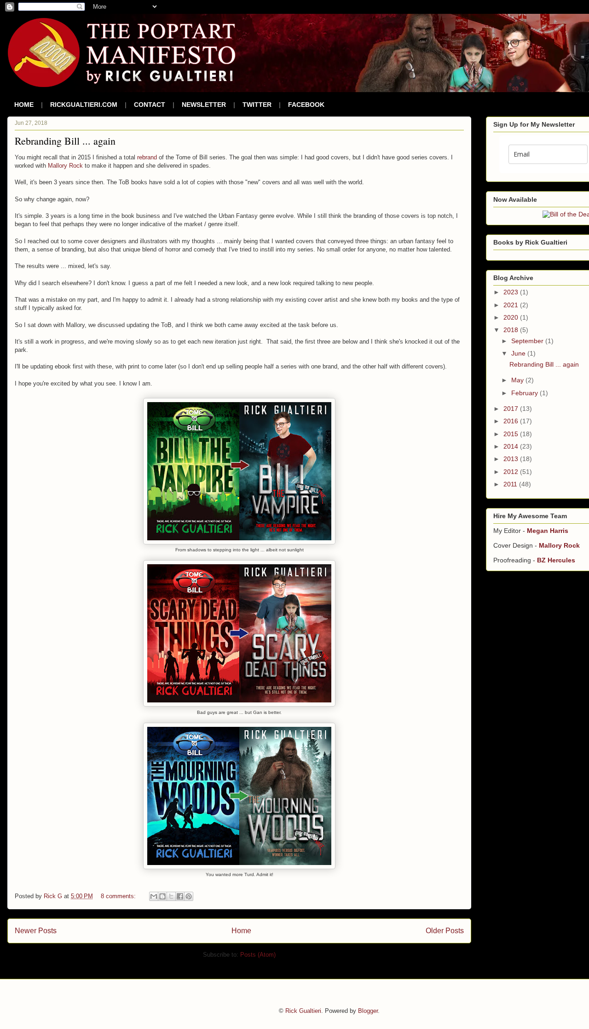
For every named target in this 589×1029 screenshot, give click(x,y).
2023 (511, 292)
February (525, 393)
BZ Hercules (556, 560)
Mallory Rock (65, 165)
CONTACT (149, 104)
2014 (511, 446)
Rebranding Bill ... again (65, 140)
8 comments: (119, 896)
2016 (511, 421)
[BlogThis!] (162, 896)
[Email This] (153, 896)
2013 (511, 458)
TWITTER (257, 104)
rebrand (147, 157)
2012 (511, 471)
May (518, 380)
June (519, 353)
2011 (511, 484)
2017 (511, 408)
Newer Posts (36, 931)
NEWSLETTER (204, 104)
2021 (511, 305)
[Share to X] (171, 896)
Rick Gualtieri (303, 1010)
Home (241, 931)
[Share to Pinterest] (188, 896)
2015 (511, 434)
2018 (511, 329)
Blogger (368, 1010)
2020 (511, 317)
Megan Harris (547, 530)
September (528, 341)
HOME (24, 104)
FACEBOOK (306, 104)
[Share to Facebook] (180, 896)
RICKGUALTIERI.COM (83, 104)
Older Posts (445, 931)
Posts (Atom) (258, 954)
